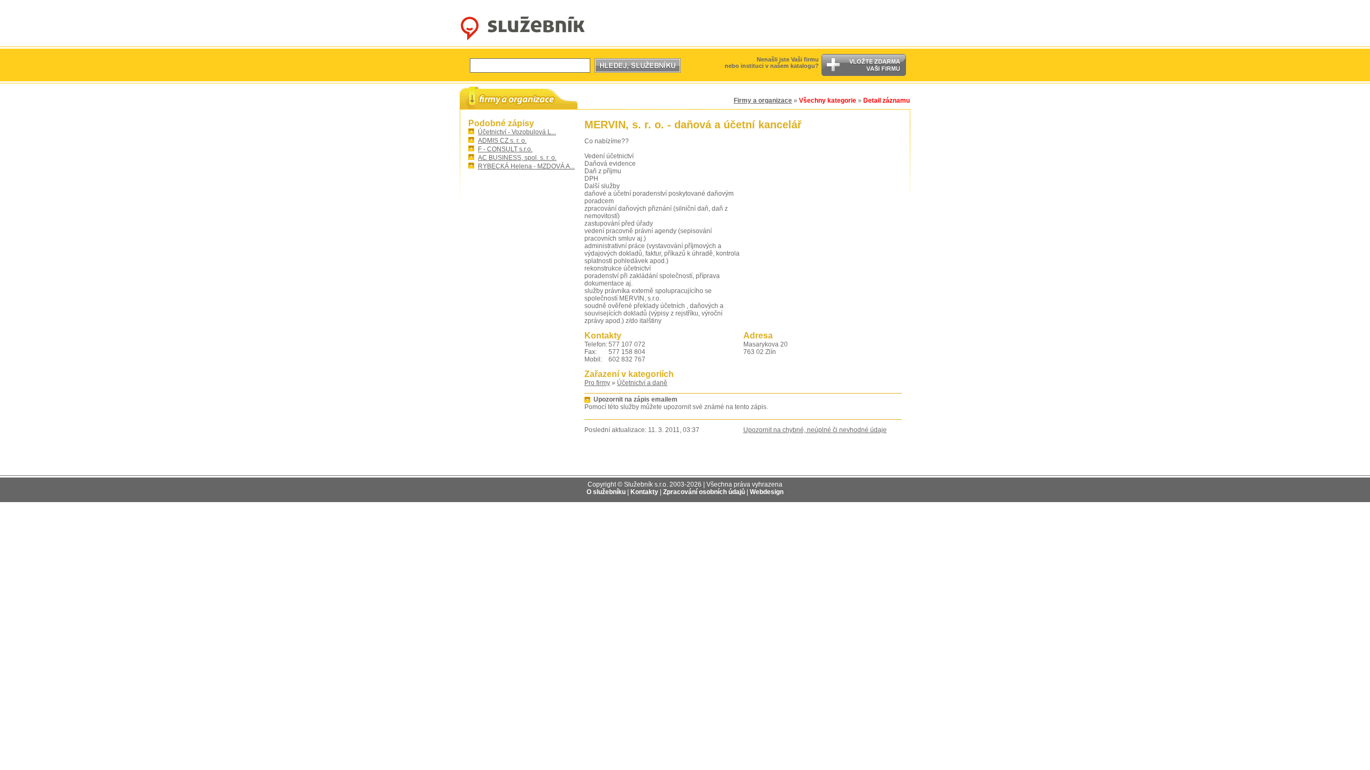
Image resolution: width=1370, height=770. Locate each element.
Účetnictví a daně (642, 383)
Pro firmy (597, 383)
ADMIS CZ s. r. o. (502, 140)
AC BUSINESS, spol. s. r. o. (517, 157)
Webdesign (766, 492)
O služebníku (606, 492)
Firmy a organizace (763, 100)
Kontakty (644, 492)
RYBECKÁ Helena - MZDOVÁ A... (526, 166)
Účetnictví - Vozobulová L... (517, 132)
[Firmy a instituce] (518, 98)
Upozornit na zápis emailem (635, 399)
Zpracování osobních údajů (704, 492)
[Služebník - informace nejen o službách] (522, 40)
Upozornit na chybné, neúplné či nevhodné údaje (815, 430)
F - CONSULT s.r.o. (505, 149)
